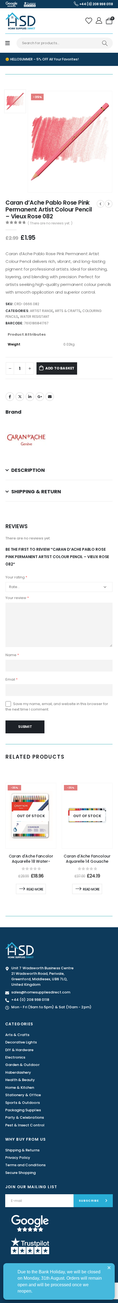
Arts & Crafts (68, 310)
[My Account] (99, 21)
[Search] (105, 43)
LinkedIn (30, 396)
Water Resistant (35, 316)
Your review (17, 597)
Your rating (16, 577)
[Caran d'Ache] (26, 439)
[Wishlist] (89, 21)
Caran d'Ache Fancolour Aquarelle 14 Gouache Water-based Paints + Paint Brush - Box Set (87, 863)
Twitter (19, 396)
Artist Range (41, 310)
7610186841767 (36, 323)
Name (12, 655)
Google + (39, 396)
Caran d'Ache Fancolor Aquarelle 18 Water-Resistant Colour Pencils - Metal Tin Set (30, 863)
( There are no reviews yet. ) (50, 223)
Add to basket (59, 368)
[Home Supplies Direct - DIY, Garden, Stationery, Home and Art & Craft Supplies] (20, 20)
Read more (35, 889)
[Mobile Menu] (7, 43)
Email (49, 396)
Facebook (9, 396)
